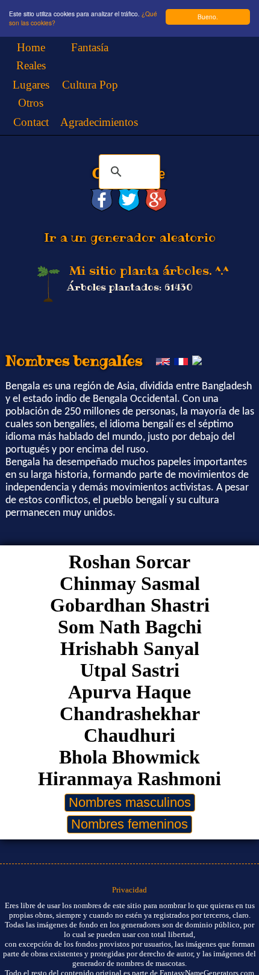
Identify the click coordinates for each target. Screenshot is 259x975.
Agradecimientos (99, 122)
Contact (31, 122)
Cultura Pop (90, 84)
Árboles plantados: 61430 (130, 287)
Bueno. (208, 16)
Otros (30, 102)
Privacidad (129, 889)
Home (31, 47)
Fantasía (89, 47)
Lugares (31, 84)
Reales (31, 65)
